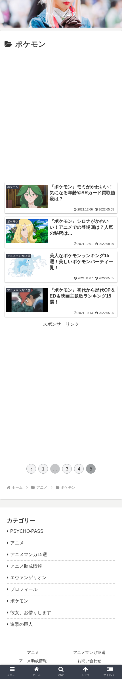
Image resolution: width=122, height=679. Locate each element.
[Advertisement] (61, 115)
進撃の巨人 (21, 624)
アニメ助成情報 (26, 566)
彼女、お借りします (30, 612)
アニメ (33, 652)
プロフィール (23, 589)
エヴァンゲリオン (28, 577)
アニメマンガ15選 (28, 554)
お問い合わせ (89, 661)
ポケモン (19, 600)
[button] (110, 536)
